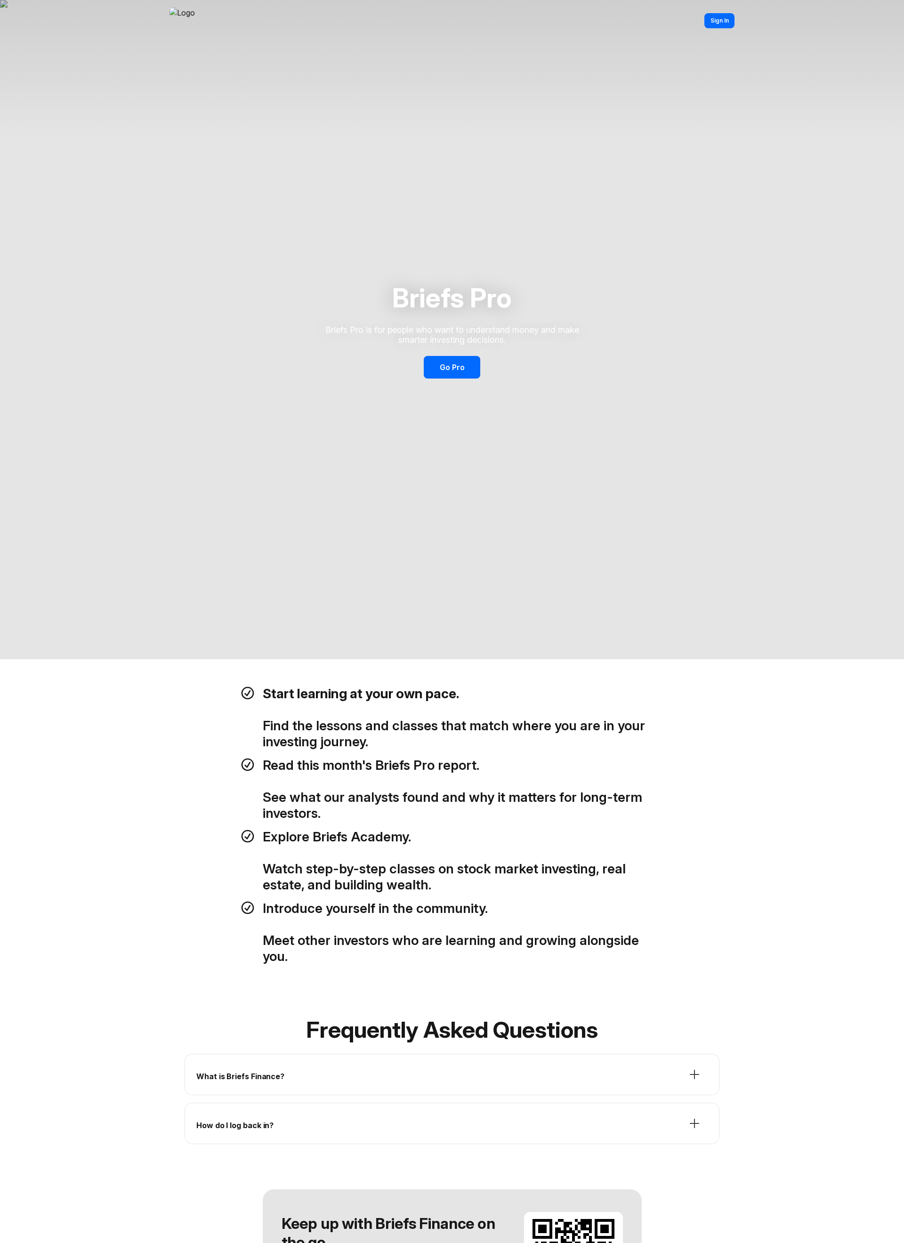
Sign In (719, 20)
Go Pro (452, 367)
